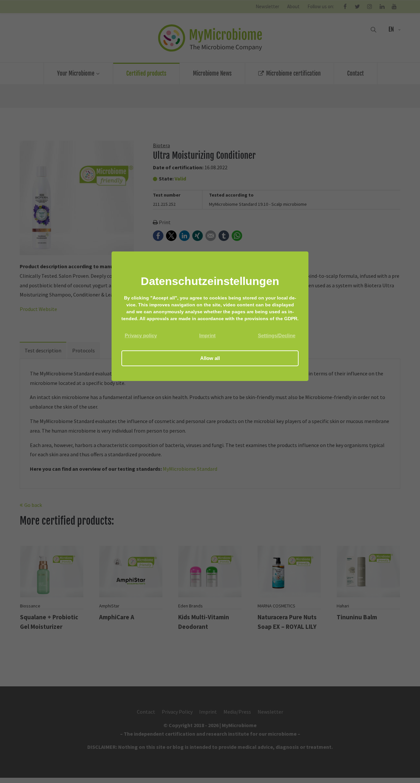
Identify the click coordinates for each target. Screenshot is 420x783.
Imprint (207, 335)
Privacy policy (141, 335)
